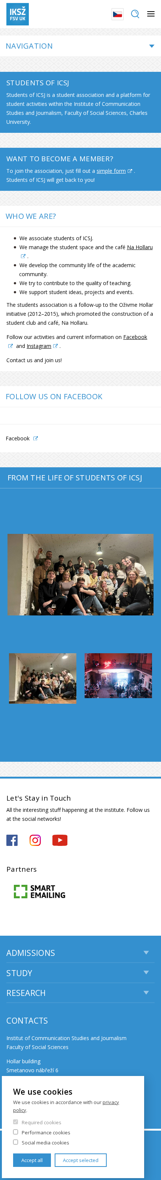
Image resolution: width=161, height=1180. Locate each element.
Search (135, 14)
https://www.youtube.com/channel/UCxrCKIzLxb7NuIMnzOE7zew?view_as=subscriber (59, 840)
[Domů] (17, 14)
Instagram (39, 345)
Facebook (18, 438)
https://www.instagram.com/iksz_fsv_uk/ (35, 840)
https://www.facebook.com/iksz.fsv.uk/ (12, 840)
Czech (118, 14)
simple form (111, 170)
